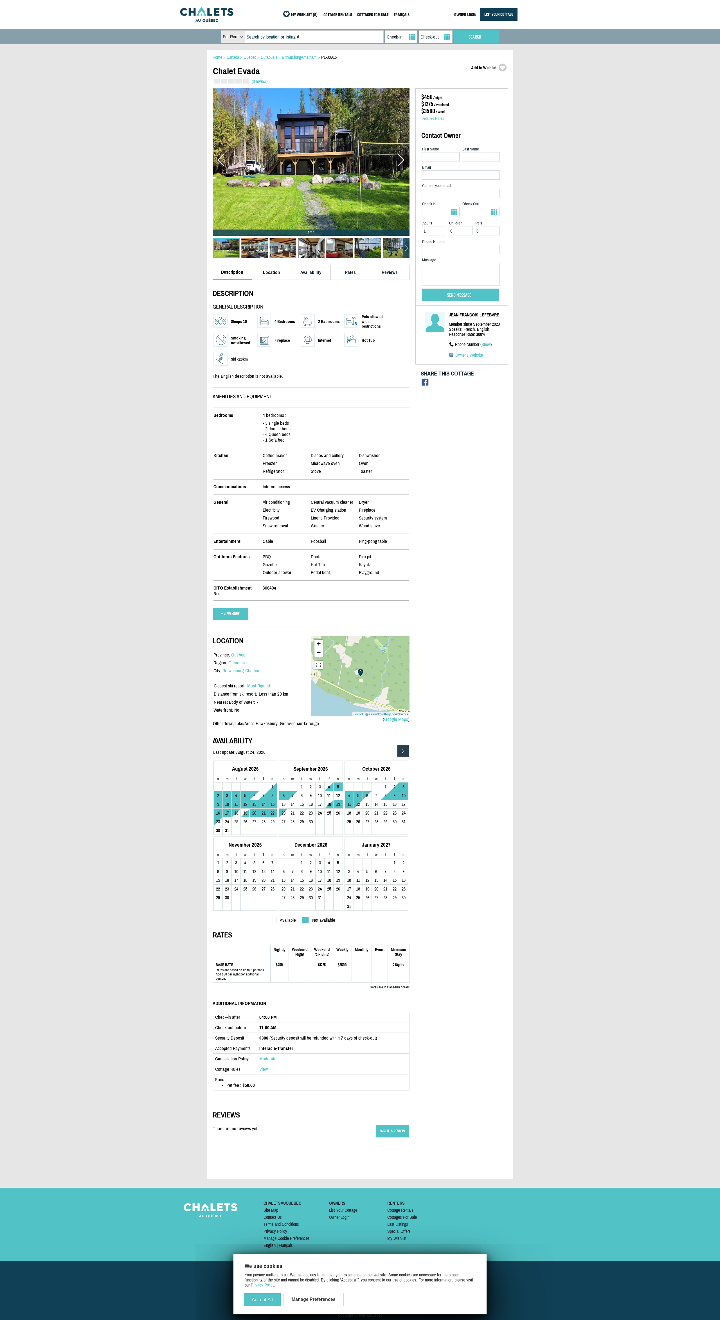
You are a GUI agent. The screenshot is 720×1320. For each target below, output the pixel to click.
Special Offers (399, 1231)
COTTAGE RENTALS (337, 15)
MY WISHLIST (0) (304, 15)
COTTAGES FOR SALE (373, 15)
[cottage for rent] (206, 20)
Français (286, 1245)
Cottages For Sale (402, 1217)
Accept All (262, 1299)
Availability (310, 272)
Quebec (238, 655)
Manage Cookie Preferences (287, 1238)
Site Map (271, 1210)
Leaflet (358, 714)
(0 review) (259, 81)
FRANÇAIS (402, 15)
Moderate (267, 1059)
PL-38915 (329, 57)
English (270, 1245)
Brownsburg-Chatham (242, 670)
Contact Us (273, 1217)
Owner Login (339, 1217)
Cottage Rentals (400, 1210)
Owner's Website (469, 354)
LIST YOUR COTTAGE (498, 14)
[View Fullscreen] (318, 665)
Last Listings (397, 1224)
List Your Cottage (343, 1210)
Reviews (390, 272)
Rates (350, 272)
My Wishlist (396, 1238)
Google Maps (396, 719)
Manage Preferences (314, 1299)
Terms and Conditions (281, 1224)
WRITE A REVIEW (392, 1131)
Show (486, 344)
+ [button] (319, 643)
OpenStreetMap (380, 714)
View (263, 1069)
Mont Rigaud (258, 686)
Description (232, 272)
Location (271, 272)
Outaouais (237, 662)
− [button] (319, 652)
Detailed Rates (432, 118)
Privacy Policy (275, 1231)
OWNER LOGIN (465, 15)
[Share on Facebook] (425, 383)
